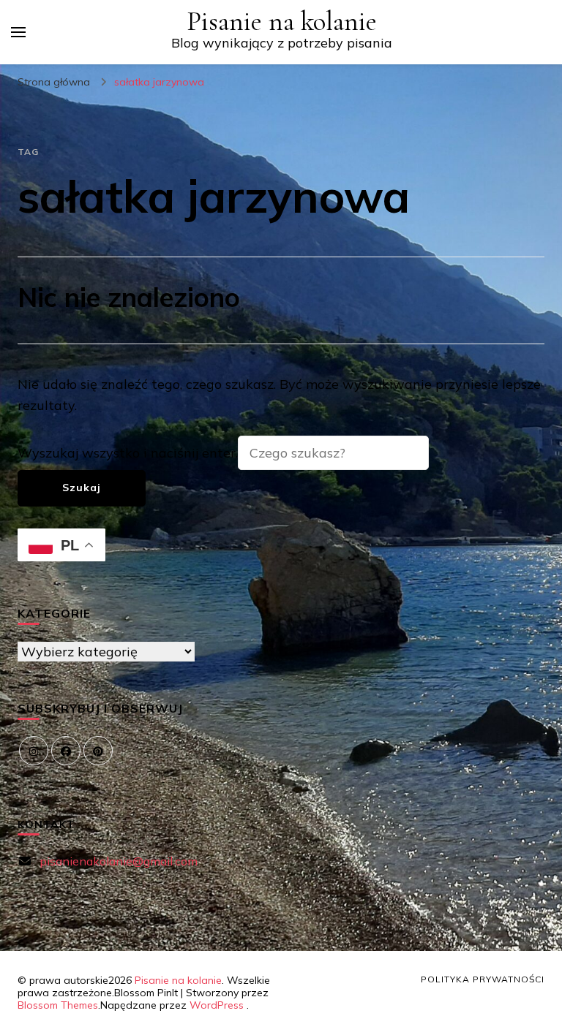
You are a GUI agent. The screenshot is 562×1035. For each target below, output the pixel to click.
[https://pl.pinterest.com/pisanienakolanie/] (98, 750)
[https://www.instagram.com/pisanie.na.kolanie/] (33, 750)
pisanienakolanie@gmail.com (119, 861)
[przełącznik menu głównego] (18, 32)
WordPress (217, 1005)
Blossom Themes (58, 1005)
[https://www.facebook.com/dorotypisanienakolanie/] (65, 750)
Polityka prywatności (482, 979)
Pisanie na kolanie (282, 21)
